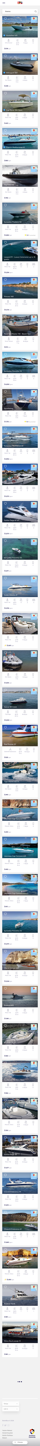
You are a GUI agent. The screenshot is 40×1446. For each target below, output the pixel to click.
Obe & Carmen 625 (11, 968)
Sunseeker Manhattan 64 (13, 446)
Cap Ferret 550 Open (14, 110)
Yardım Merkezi (7, 1430)
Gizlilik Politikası (7, 1435)
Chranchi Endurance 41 (13, 1229)
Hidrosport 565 (11, 73)
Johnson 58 (8, 483)
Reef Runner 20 (10, 744)
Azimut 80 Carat (10, 707)
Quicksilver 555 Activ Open (14, 1080)
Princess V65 (9, 296)
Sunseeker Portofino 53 (13, 371)
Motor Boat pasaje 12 (12, 1341)
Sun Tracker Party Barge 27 (14, 632)
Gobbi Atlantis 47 (10, 595)
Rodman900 (9, 1005)
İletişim (4, 1438)
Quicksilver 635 (11, 35)
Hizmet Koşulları (7, 1433)
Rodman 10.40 (9, 1304)
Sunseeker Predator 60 (12, 222)
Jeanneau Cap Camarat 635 (15, 819)
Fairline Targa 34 (10, 1154)
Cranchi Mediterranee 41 (15, 147)
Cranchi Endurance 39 (12, 1192)
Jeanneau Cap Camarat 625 (15, 856)
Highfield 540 (9, 185)
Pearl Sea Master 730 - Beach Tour (17, 334)
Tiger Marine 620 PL (11, 781)
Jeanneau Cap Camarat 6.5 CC (16, 893)
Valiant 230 (8, 670)
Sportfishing (8, 408)
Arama (7, 11)
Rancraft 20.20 (9, 1043)
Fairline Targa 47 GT (11, 520)
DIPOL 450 (8, 1117)
